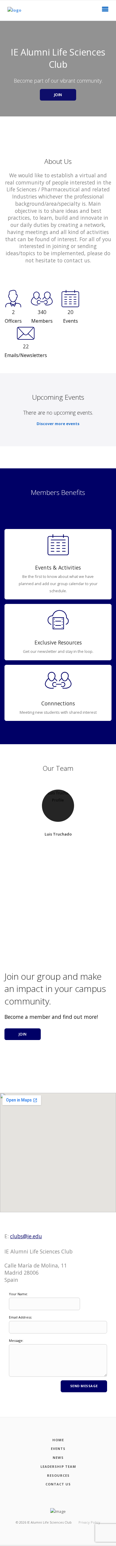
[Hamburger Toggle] (105, 10)
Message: (16, 1340)
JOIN (58, 94)
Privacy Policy (89, 1522)
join (23, 1034)
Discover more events (58, 423)
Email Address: (20, 1317)
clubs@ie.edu (26, 1236)
